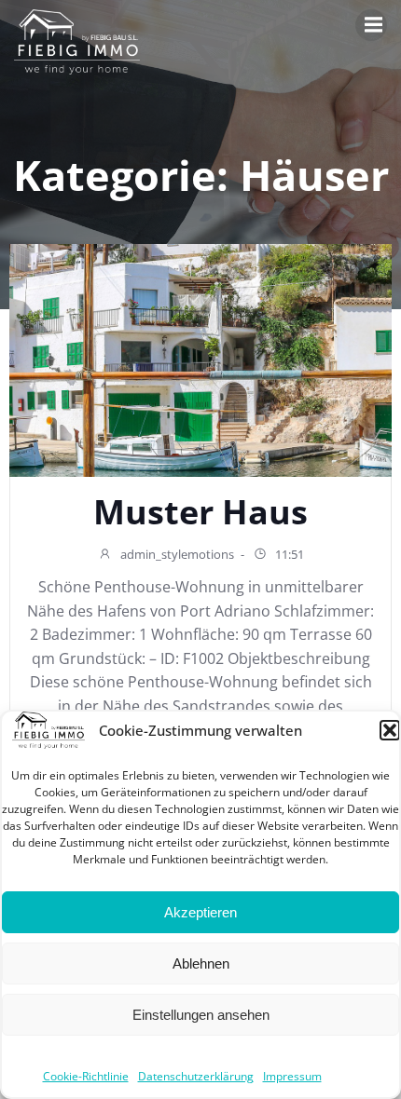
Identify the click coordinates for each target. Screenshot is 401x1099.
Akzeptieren (200, 912)
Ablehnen (201, 963)
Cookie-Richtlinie (86, 1076)
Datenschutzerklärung (196, 1076)
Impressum (292, 1076)
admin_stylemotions (176, 554)
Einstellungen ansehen (201, 1015)
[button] (389, 730)
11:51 (288, 554)
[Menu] (371, 25)
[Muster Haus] (200, 359)
